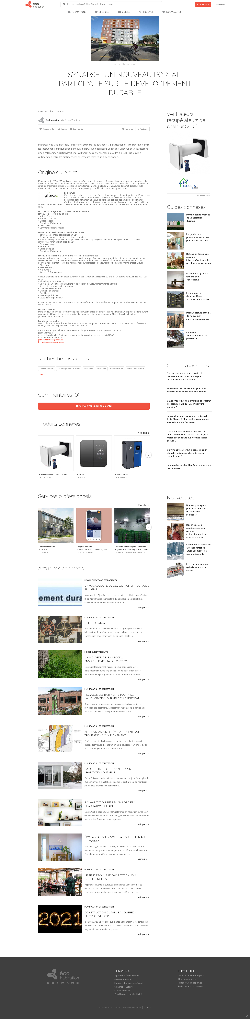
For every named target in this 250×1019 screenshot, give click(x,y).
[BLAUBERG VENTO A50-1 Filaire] (56, 453)
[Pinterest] (73, 983)
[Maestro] (94, 453)
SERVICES (104, 12)
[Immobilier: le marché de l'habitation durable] (175, 229)
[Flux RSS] (78, 983)
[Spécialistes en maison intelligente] (94, 525)
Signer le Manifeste (124, 987)
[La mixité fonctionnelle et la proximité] (175, 347)
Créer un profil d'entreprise (191, 975)
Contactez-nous (122, 990)
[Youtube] (53, 983)
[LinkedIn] (63, 983)
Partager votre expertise (190, 983)
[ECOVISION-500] (132, 453)
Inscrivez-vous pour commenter (95, 405)
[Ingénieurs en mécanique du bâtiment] (132, 525)
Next (148, 455)
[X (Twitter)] (68, 983)
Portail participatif (135, 368)
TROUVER (148, 12)
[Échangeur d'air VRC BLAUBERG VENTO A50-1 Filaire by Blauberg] (188, 162)
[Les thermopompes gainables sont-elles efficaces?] (175, 578)
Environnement (57, 111)
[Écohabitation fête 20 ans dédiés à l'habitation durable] (60, 825)
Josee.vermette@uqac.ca (50, 339)
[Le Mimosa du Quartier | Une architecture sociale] (175, 307)
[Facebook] (48, 983)
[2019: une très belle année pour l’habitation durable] (60, 788)
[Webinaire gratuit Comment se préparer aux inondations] (175, 559)
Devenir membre (122, 979)
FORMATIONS (78, 12)
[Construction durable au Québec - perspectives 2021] (60, 932)
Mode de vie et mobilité (96, 652)
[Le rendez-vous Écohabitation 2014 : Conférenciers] (60, 895)
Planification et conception (99, 617)
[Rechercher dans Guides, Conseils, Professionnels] (65, 4)
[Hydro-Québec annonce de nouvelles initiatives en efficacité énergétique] (175, 539)
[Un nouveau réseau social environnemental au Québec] (60, 677)
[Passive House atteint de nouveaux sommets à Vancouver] (175, 327)
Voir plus (143, 432)
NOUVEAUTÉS (174, 12)
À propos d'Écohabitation (126, 976)
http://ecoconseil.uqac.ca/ (51, 342)
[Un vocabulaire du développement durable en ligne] (60, 605)
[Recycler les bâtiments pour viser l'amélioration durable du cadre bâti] (60, 714)
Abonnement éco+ (187, 979)
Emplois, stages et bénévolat (128, 983)
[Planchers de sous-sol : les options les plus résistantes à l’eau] (175, 519)
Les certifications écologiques (100, 580)
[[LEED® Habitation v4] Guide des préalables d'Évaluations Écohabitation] (175, 248)
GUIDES (126, 12)
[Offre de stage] (60, 642)
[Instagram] (58, 983)
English (147, 1007)
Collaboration (116, 368)
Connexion (220, 4)
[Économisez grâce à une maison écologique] (175, 288)
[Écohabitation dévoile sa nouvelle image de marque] (60, 860)
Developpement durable (69, 368)
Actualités (42, 111)
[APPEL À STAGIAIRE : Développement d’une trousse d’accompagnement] (60, 751)
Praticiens (101, 368)
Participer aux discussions (190, 986)
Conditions (119, 994)
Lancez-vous (203, 4)
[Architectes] (56, 525)
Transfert (88, 368)
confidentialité (135, 994)
